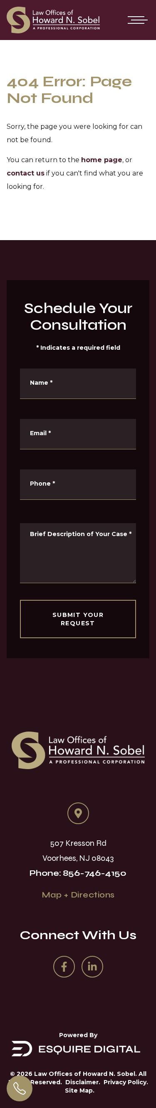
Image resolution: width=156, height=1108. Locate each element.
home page (101, 160)
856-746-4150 (94, 873)
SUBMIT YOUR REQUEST (78, 619)
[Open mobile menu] (136, 20)
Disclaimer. (82, 1082)
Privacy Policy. (126, 1082)
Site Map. (79, 1090)
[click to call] (19, 1088)
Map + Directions (78, 895)
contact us (26, 173)
